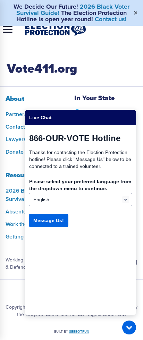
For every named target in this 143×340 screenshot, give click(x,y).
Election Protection (55, 29)
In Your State (94, 98)
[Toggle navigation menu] (7, 29)
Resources (21, 175)
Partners (16, 114)
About (15, 99)
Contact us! (111, 19)
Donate (15, 151)
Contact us (19, 126)
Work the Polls (23, 224)
